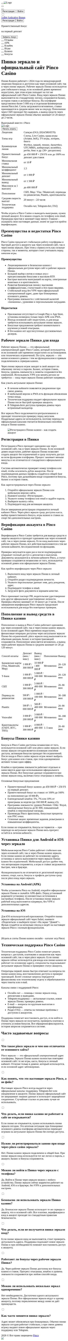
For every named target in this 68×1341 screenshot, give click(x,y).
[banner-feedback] (2, 40)
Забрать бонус (9, 37)
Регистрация (8, 11)
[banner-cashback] (2, 46)
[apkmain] (2, 43)
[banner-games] (2, 49)
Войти (20, 11)
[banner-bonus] (2, 54)
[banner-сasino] (2, 52)
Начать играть (9, 129)
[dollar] (2, 6)
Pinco (36, 1335)
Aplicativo (13, 17)
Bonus (22, 17)
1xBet (4, 17)
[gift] (2, 9)
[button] (34, 1338)
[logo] (2, 3)
